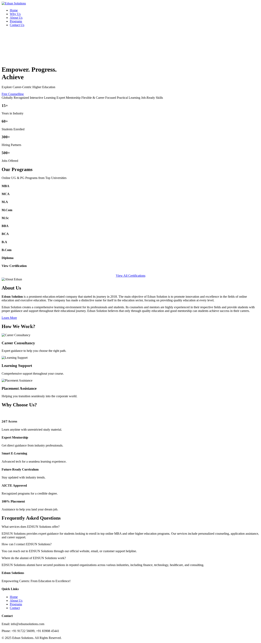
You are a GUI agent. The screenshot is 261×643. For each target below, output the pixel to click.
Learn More (9, 317)
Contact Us (17, 25)
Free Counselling (13, 94)
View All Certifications (130, 275)
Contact (15, 608)
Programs (16, 21)
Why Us (15, 14)
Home (14, 10)
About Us (16, 17)
